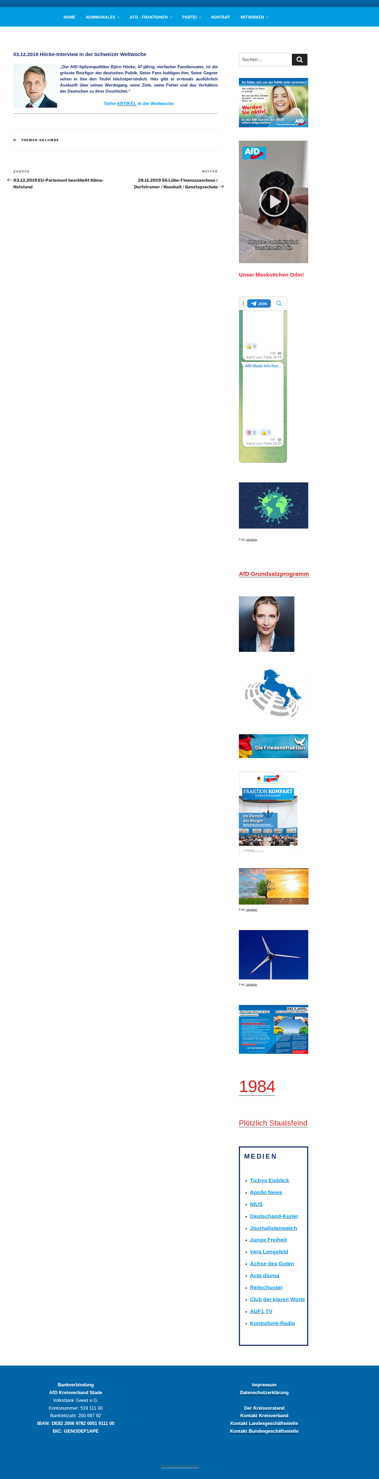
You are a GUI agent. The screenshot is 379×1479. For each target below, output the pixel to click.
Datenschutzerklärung (264, 1392)
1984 (257, 1086)
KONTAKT (220, 17)
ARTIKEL (127, 103)
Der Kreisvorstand (264, 1408)
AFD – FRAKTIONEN (149, 17)
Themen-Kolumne (40, 140)
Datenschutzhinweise (180, 1465)
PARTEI (189, 17)
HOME (69, 17)
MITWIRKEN (252, 17)
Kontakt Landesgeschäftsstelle (264, 1423)
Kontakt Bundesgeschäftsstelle (264, 1431)
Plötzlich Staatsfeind (273, 1123)
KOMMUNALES (100, 17)
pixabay (251, 539)
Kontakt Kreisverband (264, 1415)
